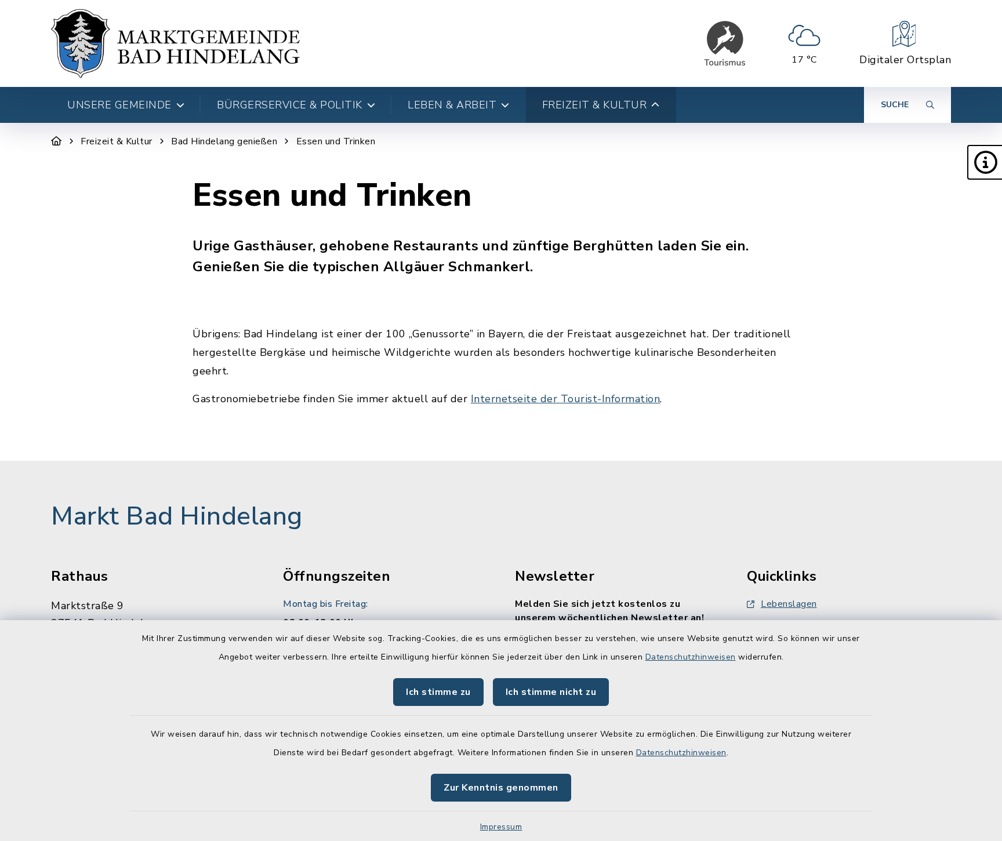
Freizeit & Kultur (117, 141)
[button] (984, 162)
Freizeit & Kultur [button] (594, 105)
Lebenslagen (789, 604)
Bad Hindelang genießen (224, 141)
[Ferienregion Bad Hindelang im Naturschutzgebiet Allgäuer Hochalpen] (724, 43)
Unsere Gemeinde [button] (119, 105)
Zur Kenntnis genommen (501, 787)
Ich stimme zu (438, 692)
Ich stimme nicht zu (551, 692)
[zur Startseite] (175, 43)
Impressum (501, 826)
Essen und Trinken (336, 141)
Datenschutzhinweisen (690, 656)
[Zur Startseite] (56, 141)
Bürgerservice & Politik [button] (289, 105)
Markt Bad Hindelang (177, 516)
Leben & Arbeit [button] (452, 105)
